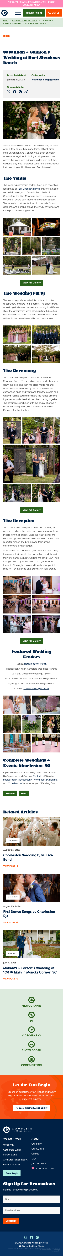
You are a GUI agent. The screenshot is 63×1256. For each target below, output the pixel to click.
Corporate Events (12, 1149)
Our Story (37, 1143)
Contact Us (38, 776)
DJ (47, 779)
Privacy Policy (46, 1249)
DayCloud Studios (36, 1246)
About (35, 1139)
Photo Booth (39, 779)
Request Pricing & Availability (31, 1108)
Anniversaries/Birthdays (15, 1159)
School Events (10, 1154)
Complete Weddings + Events (35, 1242)
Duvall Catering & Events (36, 688)
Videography (25, 779)
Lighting (53, 779)
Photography (10, 779)
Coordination (15, 783)
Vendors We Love (44, 1168)
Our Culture (38, 1148)
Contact (36, 1153)
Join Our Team (39, 1163)
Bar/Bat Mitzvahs (12, 1164)
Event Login (12, 1173)
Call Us (55, 12)
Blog (5, 21)
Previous (10, 793)
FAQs (34, 1158)
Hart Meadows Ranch (28, 188)
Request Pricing (34, 12)
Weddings (8, 1144)
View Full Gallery (32, 282)
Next (23, 793)
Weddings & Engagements (24, 21)
